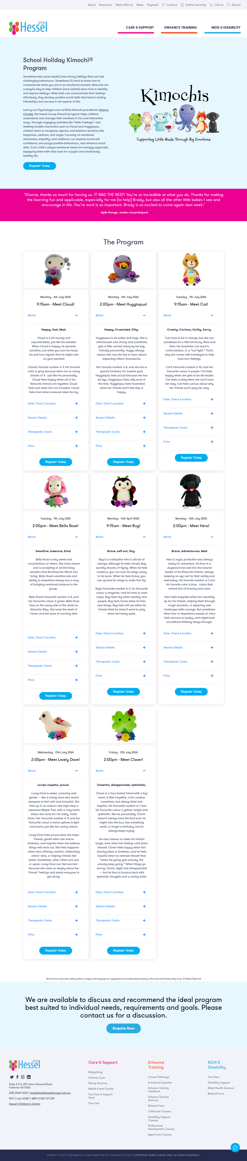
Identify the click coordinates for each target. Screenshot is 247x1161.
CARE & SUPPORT (140, 27)
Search (236, 5)
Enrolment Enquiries (160, 1082)
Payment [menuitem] (152, 5)
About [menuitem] (91, 5)
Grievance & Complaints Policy (88, 1155)
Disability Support (219, 1082)
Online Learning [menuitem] (195, 5)
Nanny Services (97, 1083)
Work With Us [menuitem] (124, 5)
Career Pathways (158, 1077)
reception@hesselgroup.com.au (50, 1093)
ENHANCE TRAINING (180, 27)
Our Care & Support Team (100, 1096)
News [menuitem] (140, 5)
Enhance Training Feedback (158, 1089)
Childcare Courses (159, 1111)
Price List (93, 1103)
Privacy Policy (56, 1155)
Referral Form (156, 1106)
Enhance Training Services (158, 1098)
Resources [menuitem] (105, 5)
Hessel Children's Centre (24, 1104)
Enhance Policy (121, 1155)
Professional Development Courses (161, 1127)
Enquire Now (124, 1028)
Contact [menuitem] (172, 5)
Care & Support (103, 1062)
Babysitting (95, 1072)
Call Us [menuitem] (218, 5)
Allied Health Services (221, 1088)
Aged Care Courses (160, 1134)
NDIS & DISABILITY (226, 27)
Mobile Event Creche (100, 1089)
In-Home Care (96, 1077)
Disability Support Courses (159, 1118)
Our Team (213, 1077)
